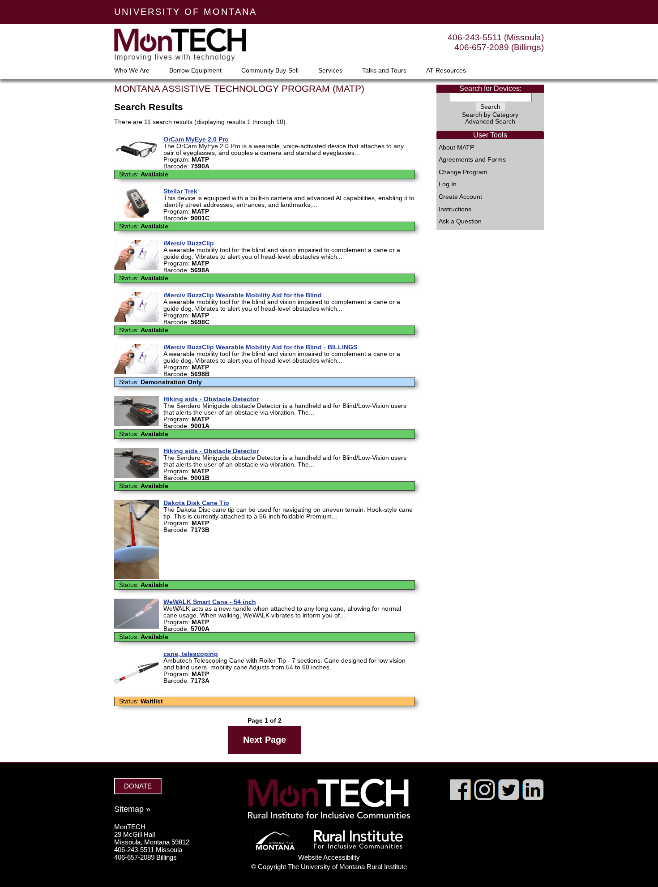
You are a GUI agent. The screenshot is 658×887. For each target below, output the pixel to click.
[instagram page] (485, 797)
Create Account (460, 197)
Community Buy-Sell (270, 71)
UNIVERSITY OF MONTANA (185, 12)
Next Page (264, 740)
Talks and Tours (384, 71)
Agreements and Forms (472, 160)
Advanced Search (490, 121)
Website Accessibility (329, 857)
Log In (448, 184)
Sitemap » (132, 809)
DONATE (138, 786)
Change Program (463, 172)
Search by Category (490, 114)
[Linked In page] (533, 797)
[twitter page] (509, 797)
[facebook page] (460, 797)
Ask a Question (460, 222)
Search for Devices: (490, 88)
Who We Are (132, 71)
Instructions (455, 209)
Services (330, 71)
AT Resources (446, 71)
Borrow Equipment (195, 71)
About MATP (456, 148)
